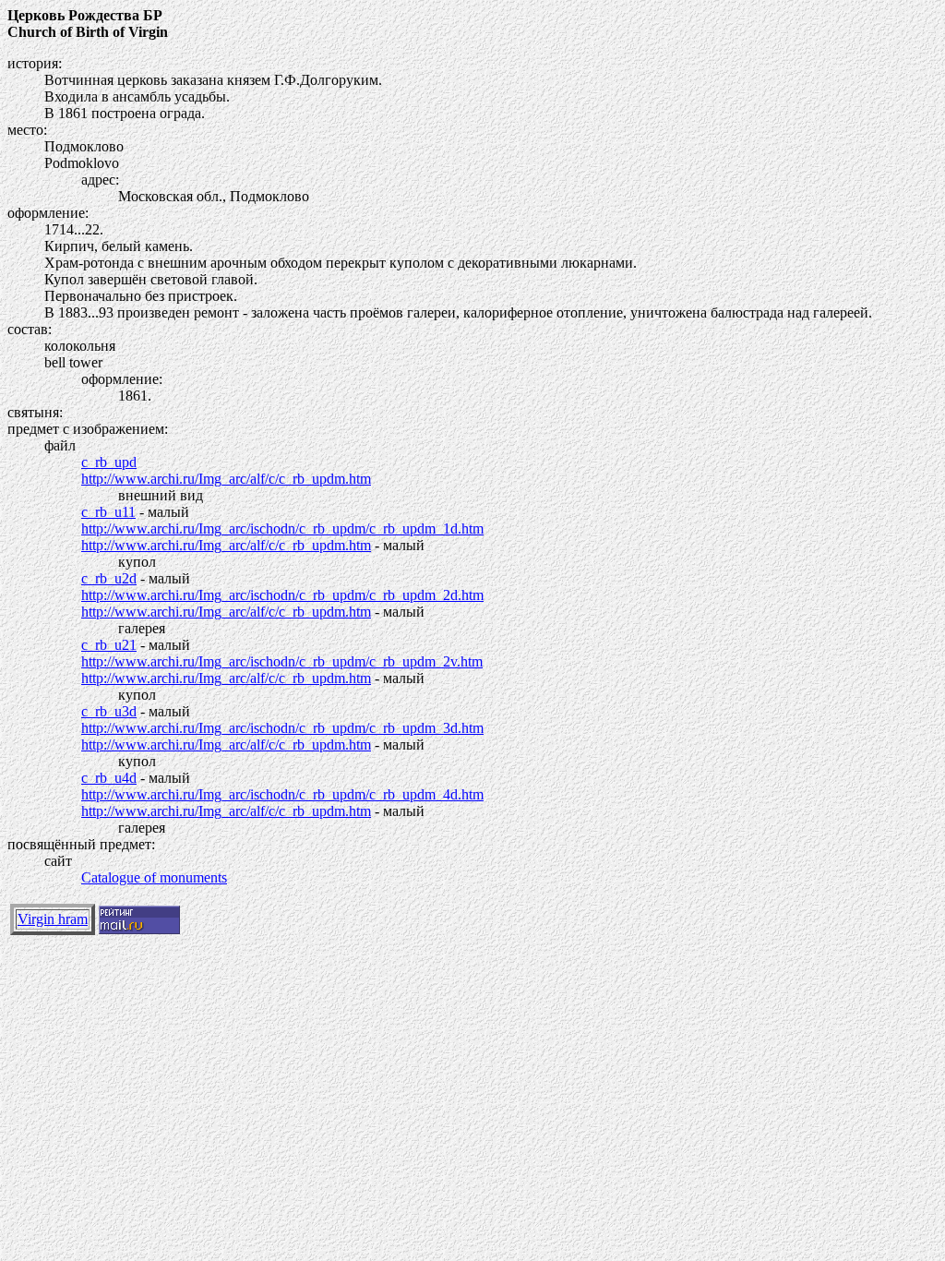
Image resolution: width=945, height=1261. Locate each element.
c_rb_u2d (109, 578)
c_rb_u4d (109, 778)
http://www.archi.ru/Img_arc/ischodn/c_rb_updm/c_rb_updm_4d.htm (282, 794)
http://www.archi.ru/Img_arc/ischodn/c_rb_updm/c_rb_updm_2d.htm (282, 595)
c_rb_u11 (108, 512)
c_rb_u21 (109, 645)
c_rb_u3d (109, 711)
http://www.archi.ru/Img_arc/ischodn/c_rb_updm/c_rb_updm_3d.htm (282, 728)
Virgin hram (53, 919)
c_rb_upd (109, 462)
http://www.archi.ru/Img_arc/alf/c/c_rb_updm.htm (226, 478)
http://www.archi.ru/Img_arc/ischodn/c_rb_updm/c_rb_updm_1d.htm (282, 528)
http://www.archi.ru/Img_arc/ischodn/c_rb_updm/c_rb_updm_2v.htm (282, 661)
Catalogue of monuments (154, 877)
